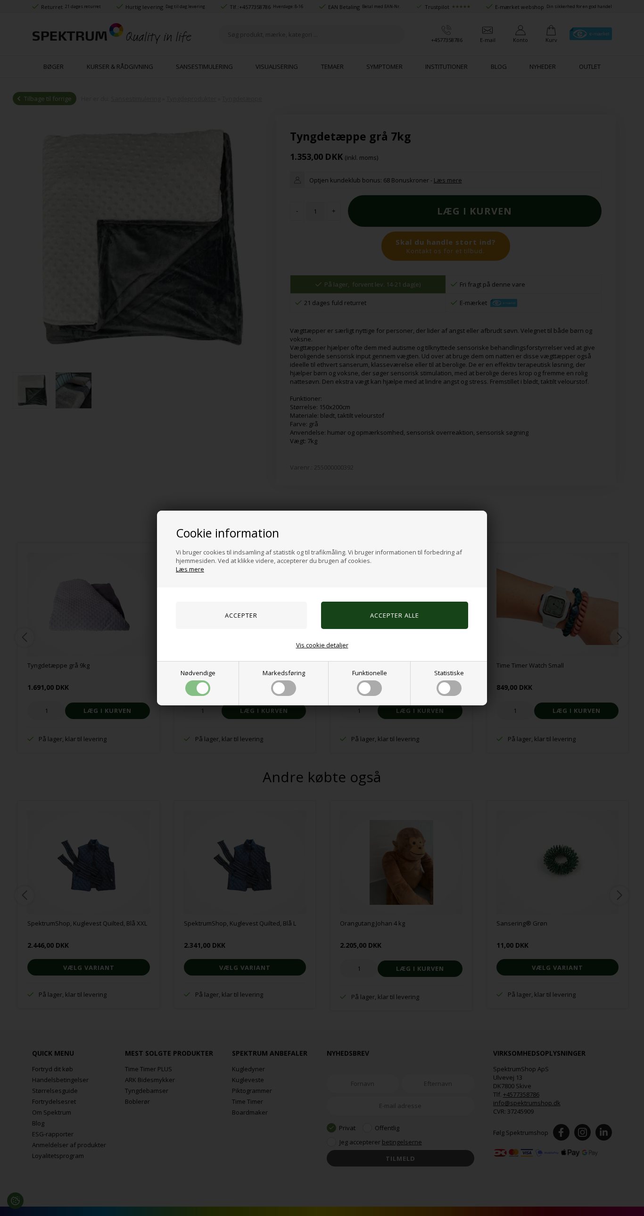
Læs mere (190, 569)
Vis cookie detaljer (322, 645)
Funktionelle (369, 673)
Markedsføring (284, 673)
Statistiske (449, 673)
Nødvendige (198, 673)
